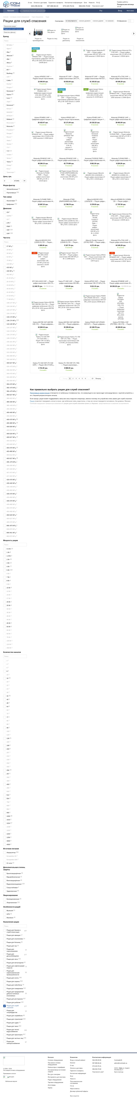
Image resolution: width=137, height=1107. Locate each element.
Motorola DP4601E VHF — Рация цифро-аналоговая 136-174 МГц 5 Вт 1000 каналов (43, 160)
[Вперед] (134, 34)
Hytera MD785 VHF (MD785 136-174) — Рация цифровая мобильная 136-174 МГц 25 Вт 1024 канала (43, 325)
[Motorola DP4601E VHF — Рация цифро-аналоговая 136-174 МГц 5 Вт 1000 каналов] (43, 142)
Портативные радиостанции (40, 393)
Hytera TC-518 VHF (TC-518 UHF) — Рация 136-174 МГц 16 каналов (43, 365)
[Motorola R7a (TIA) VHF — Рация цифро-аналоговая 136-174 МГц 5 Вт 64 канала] (120, 60)
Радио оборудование (54, 1080)
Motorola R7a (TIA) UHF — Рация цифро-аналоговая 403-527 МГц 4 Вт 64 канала (121, 242)
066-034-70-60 (84, 6)
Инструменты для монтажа (56, 1077)
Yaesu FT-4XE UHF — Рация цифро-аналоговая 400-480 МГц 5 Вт (68, 283)
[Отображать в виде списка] (132, 21)
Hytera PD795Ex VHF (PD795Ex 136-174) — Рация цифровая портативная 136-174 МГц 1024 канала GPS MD (120, 325)
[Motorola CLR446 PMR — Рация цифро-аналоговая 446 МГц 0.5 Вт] (120, 142)
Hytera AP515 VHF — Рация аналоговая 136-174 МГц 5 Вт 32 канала (95, 283)
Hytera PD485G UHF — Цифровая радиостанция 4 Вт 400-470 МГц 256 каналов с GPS (43, 120)
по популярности (71, 21)
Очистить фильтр (9, 32)
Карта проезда (118, 1072)
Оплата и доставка (40, 2)
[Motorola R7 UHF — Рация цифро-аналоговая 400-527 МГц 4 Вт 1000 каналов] (94, 60)
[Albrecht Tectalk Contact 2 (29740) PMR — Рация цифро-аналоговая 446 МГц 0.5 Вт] (94, 224)
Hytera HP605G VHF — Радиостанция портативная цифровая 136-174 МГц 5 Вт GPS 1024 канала (43, 79)
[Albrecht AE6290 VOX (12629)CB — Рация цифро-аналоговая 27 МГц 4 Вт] (94, 183)
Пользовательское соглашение (76, 1082)
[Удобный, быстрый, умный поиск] (21, 10)
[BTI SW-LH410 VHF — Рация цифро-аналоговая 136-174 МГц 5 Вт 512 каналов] (43, 265)
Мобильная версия (11, 1081)
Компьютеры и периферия (56, 1067)
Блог (85, 2)
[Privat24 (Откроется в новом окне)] (10, 1077)
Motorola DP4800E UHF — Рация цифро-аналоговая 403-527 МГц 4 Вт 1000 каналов (121, 283)
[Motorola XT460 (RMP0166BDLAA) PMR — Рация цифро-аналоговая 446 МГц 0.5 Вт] (69, 183)
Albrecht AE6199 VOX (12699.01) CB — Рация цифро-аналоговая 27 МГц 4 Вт (43, 243)
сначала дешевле (84, 21)
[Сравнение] (107, 11)
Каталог (72, 1063)
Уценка (50, 1088)
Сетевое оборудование (55, 1060)
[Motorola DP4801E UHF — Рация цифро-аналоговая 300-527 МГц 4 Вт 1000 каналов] (120, 101)
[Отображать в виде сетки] (129, 21)
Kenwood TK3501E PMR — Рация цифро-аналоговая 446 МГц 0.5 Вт (95, 160)
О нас (30, 2)
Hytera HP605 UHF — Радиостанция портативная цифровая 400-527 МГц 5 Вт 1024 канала (69, 120)
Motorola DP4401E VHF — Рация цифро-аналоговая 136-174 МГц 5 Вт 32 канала (69, 160)
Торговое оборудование (55, 1082)
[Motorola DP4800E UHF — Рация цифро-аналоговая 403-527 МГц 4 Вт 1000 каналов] (120, 265)
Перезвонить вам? (98, 6)
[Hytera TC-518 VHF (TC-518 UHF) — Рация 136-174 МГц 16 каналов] (43, 347)
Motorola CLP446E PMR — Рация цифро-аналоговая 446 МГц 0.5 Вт (43, 201)
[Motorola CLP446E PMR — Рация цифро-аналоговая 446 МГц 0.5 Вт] (43, 183)
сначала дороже (98, 21)
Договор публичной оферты (79, 1091)
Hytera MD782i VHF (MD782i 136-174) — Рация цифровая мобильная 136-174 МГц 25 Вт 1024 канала (69, 325)
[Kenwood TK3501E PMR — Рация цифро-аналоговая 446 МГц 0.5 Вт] (94, 142)
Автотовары (52, 1085)
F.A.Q (98, 2)
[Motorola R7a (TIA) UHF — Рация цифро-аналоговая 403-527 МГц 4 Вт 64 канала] (120, 224)
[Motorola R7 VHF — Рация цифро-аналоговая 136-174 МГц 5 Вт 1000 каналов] (69, 60)
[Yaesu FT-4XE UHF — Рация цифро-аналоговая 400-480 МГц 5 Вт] (69, 265)
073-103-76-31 (68, 6)
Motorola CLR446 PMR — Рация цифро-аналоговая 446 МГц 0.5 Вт (121, 160)
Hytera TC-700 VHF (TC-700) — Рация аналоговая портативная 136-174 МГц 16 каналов (68, 366)
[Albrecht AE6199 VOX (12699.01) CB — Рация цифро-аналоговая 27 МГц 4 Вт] (43, 224)
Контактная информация (73, 2)
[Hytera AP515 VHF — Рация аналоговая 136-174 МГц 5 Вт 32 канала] (94, 265)
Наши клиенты (74, 1088)
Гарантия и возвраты (55, 2)
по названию (110, 21)
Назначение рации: (10, 26)
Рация (32, 401)
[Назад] (30, 33)
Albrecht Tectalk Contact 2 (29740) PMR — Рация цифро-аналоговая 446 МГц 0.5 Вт (95, 242)
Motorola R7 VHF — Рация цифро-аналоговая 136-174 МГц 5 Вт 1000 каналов (69, 78)
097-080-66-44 (52, 6)
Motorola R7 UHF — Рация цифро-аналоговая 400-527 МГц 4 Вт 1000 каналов (95, 78)
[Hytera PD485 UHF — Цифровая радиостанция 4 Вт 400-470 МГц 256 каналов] (94, 101)
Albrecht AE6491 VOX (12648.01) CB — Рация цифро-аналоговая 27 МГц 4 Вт (69, 243)
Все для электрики (54, 1074)
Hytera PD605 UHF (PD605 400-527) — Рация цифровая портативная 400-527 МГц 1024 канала (94, 325)
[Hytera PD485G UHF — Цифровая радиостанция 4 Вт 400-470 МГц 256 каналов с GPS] (43, 101)
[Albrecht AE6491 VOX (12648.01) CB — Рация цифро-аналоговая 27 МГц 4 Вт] (69, 224)
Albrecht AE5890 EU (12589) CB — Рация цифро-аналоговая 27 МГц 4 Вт (121, 201)
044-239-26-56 (36, 6)
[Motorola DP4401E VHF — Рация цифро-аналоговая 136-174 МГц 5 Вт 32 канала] (69, 142)
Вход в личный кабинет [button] (77, 1060)
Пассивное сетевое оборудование (54, 1063)
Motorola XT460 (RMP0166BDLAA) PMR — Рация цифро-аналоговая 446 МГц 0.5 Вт (69, 202)
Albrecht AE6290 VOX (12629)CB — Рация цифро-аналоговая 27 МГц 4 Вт (95, 201)
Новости (92, 2)
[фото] (14, 1060)
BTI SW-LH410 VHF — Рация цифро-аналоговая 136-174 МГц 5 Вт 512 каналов (43, 283)
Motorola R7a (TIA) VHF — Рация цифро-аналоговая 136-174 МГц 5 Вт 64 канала (121, 78)
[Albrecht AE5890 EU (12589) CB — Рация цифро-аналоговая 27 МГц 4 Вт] (120, 183)
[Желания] (112, 11)
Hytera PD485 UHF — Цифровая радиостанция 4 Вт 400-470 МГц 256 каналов (95, 119)
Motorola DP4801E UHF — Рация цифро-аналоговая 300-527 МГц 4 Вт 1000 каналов (121, 119)
